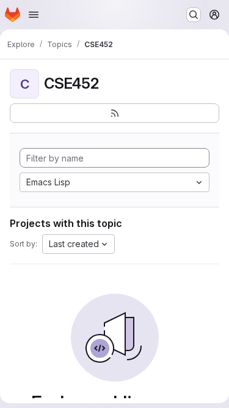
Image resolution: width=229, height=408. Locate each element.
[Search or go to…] (193, 14)
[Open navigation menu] (33, 14)
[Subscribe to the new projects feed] (114, 113)
